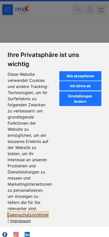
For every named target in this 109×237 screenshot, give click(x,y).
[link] (20, 220)
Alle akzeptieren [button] (80, 76)
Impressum (20, 220)
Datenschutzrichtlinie (28, 214)
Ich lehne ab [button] (80, 86)
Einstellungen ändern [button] (80, 98)
